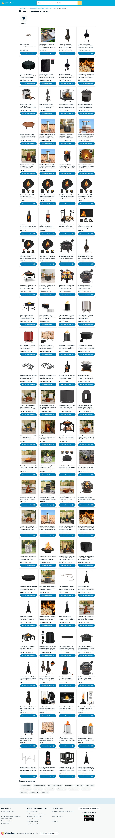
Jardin (25, 8)
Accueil (21, 8)
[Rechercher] (80, 3)
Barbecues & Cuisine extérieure (36, 8)
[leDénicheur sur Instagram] (37, 833)
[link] (28, 41)
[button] (89, 808)
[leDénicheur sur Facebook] (34, 833)
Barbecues (48, 8)
